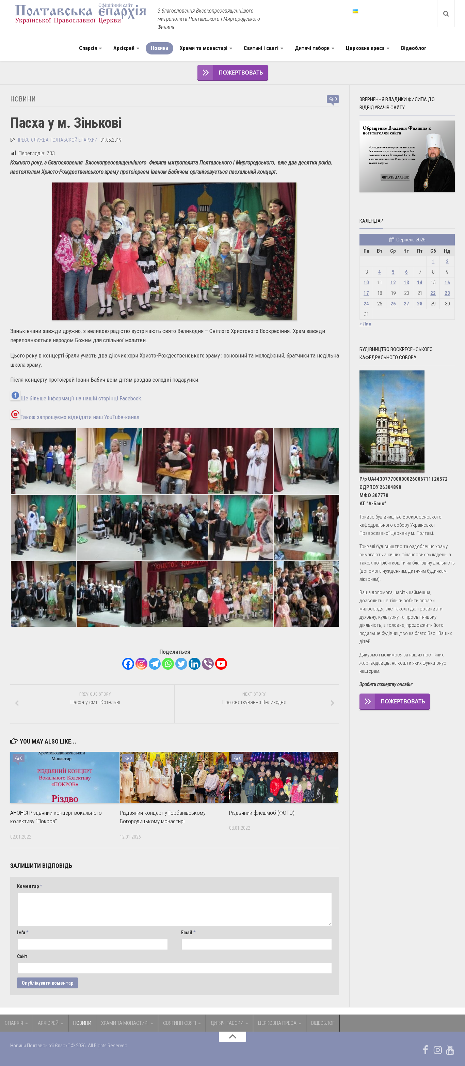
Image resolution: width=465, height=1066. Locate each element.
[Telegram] (155, 664)
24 (366, 304)
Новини (159, 48)
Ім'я (22, 932)
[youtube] (450, 1050)
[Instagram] (141, 664)
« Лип (365, 324)
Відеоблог (414, 48)
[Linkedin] (195, 664)
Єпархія (88, 48)
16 (447, 283)
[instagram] (438, 1050)
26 (393, 304)
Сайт (22, 956)
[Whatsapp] (168, 664)
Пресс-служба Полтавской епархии (56, 140)
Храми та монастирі (203, 48)
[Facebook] (128, 664)
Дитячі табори (312, 48)
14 (419, 283)
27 (406, 304)
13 (406, 283)
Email (188, 932)
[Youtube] (221, 664)
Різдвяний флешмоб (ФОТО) (261, 812)
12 (393, 283)
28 (419, 304)
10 (366, 283)
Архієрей (123, 48)
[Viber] (208, 664)
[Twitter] (181, 664)
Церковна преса (365, 48)
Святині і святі (261, 48)
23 (447, 293)
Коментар (29, 886)
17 (366, 293)
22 (433, 293)
